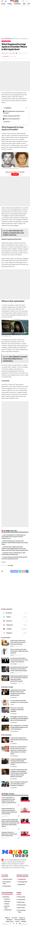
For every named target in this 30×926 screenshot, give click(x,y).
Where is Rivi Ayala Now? (12, 119)
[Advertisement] (15, 21)
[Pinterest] (15, 621)
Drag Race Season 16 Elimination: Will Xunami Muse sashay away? (9, 834)
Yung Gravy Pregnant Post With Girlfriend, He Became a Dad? (19, 739)
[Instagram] (15, 625)
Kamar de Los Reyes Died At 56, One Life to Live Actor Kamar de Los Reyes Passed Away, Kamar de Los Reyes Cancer (18, 750)
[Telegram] (15, 633)
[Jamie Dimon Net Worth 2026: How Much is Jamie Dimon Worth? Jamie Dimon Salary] (5, 669)
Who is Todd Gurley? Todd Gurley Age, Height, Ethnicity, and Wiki (19, 651)
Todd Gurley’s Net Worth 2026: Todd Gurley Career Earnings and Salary (18, 642)
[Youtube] (15, 629)
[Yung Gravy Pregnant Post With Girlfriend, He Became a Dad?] (5, 740)
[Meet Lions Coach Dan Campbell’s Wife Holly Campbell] (5, 710)
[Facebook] (15, 613)
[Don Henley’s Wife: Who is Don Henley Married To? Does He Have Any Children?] (5, 660)
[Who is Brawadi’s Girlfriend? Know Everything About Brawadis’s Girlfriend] (5, 784)
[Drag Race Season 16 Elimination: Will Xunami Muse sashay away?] (24, 834)
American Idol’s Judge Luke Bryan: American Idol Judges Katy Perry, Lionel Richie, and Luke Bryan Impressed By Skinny (15, 548)
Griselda (10, 565)
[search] (23, 1)
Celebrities (14, 663)
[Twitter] (15, 617)
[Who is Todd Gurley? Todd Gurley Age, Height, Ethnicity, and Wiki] (5, 651)
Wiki (13, 646)
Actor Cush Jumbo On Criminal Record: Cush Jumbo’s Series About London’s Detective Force (14, 536)
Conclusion (6, 121)
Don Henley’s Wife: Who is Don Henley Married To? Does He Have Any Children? (19, 660)
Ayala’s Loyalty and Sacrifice (11, 116)
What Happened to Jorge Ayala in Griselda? (13, 112)
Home (3, 38)
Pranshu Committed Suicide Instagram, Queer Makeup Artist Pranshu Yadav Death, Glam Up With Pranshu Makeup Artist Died (18, 773)
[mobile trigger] (3, 1)
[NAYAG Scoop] (14, 1)
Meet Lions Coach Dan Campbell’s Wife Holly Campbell (17, 709)
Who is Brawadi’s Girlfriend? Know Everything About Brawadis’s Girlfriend (19, 783)
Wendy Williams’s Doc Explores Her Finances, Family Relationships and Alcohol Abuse (15, 542)
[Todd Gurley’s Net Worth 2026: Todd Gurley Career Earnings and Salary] (5, 643)
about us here (20, 867)
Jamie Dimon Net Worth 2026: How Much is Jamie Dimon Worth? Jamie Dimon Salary (19, 668)
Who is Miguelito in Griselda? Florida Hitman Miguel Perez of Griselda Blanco (19, 727)
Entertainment (8, 38)
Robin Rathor (6, 56)
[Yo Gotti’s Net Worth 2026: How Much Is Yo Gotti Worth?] (5, 703)
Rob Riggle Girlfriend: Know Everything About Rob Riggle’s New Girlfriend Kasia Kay (19, 718)
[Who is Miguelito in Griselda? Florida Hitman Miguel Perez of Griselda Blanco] (5, 728)
